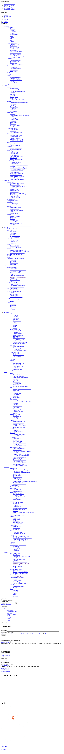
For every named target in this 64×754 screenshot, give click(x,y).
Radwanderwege (14, 71)
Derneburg (12, 29)
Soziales (6, 227)
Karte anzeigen (4, 659)
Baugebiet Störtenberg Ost (16, 210)
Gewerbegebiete (11, 199)
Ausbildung (13, 98)
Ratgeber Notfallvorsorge (16, 159)
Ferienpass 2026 (14, 240)
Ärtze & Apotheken (15, 145)
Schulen (9, 244)
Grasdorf (12, 30)
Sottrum (12, 41)
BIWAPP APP (13, 158)
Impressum (6, 19)
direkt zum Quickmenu (9, 4)
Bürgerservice (10, 112)
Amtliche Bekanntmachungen (17, 91)
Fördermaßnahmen (14, 190)
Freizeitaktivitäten (14, 290)
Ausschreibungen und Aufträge (17, 183)
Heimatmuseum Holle (15, 53)
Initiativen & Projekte (12, 160)
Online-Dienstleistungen (16, 132)
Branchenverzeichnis (15, 185)
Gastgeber (9, 58)
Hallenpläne (13, 118)
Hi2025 (12, 281)
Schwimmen (13, 307)
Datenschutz (7, 18)
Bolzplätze (12, 309)
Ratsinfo (9, 101)
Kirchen (9, 248)
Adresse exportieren (5, 671)
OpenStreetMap (14, 70)
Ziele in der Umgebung (15, 57)
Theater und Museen (15, 280)
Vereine (12, 292)
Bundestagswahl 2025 (15, 136)
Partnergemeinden (14, 172)
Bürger (5, 85)
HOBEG (12, 212)
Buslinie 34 (13, 217)
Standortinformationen (12, 200)
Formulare (12, 92)
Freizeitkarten (13, 67)
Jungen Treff (13, 243)
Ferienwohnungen (14, 61)
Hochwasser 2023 (14, 152)
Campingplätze (13, 63)
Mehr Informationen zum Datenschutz (10, 646)
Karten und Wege (11, 65)
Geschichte (9, 73)
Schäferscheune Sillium (16, 273)
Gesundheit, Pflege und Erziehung (15, 258)
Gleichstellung (13, 95)
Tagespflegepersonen (15, 236)
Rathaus (9, 87)
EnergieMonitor (14, 189)
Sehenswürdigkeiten (12, 43)
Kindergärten (13, 233)
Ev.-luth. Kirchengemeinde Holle (18, 250)
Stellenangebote (14, 97)
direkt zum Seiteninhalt (9, 9)
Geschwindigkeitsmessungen (17, 221)
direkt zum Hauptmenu (9, 6)
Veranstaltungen (14, 295)
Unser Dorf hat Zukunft (16, 175)
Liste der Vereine (14, 294)
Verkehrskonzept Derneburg (17, 176)
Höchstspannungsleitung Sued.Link (19, 165)
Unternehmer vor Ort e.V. (16, 197)
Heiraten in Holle (14, 119)
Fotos (8, 75)
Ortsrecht (12, 94)
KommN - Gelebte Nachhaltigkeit (18, 168)
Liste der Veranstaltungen (16, 297)
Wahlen (9, 134)
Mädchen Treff (13, 241)
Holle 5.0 (12, 166)
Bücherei (12, 274)
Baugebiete (9, 206)
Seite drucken (8, 647)
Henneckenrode (14, 34)
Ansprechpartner (14, 88)
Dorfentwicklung (14, 163)
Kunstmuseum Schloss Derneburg (18, 270)
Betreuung (9, 230)
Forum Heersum (14, 284)
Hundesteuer (13, 121)
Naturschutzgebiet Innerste (16, 170)
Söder (11, 40)
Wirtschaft (6, 180)
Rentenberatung (14, 122)
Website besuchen (5, 668)
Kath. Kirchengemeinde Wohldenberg (19, 251)
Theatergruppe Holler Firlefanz (17, 285)
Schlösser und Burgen (15, 77)
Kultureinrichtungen (12, 267)
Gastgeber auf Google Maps (17, 64)
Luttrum (12, 37)
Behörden (12, 114)
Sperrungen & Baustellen (16, 223)
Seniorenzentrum (14, 263)
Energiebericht (13, 187)
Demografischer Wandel (16, 162)
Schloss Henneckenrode (16, 51)
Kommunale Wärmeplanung (17, 193)
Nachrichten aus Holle (15, 90)
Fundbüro (12, 116)
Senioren (9, 257)
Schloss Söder (13, 50)
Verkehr (9, 214)
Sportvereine (13, 304)
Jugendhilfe (13, 260)
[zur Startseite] (4, 22)
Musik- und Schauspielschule (17, 287)
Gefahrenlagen (10, 151)
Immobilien (9, 202)
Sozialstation (13, 264)
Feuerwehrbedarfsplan (15, 149)
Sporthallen (13, 305)
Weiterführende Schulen (16, 247)
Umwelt (12, 126)
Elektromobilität (14, 220)
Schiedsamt (13, 124)
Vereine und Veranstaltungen (14, 291)
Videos (8, 84)
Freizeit (5, 265)
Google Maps (4, 746)
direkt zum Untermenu (9, 8)
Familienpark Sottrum (15, 54)
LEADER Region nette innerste (18, 169)
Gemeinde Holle (14, 203)
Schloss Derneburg (14, 47)
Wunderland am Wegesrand (17, 179)
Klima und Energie (14, 192)
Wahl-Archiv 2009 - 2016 (16, 141)
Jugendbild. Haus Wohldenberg (14, 254)
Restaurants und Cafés (15, 60)
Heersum (12, 33)
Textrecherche (13, 111)
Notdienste (12, 143)
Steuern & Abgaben (15, 125)
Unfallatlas (12, 224)
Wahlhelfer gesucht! (15, 138)
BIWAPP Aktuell (14, 153)
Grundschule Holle (14, 246)
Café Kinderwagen (14, 237)
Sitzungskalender (14, 107)
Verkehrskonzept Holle (15, 177)
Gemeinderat (13, 108)
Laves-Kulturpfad (14, 44)
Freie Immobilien (14, 204)
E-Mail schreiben (5, 665)
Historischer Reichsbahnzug (17, 55)
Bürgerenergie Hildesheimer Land (18, 186)
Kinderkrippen (13, 231)
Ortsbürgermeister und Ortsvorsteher (19, 102)
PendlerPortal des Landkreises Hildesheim (20, 226)
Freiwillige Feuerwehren (16, 148)
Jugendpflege (10, 238)
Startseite (3, 604)
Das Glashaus (13, 46)
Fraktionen (12, 109)
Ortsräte (12, 105)
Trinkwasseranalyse (15, 196)
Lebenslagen (13, 131)
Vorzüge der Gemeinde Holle (17, 99)
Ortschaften (10, 27)
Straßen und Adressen (15, 68)
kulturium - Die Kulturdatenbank (18, 277)
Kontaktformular (5, 669)
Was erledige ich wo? (12, 128)
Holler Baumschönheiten (16, 80)
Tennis (11, 308)
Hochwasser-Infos (14, 155)
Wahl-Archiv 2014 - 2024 (16, 139)
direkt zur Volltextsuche (9, 5)
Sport (8, 302)
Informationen (10, 182)
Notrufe (9, 142)
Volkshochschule (14, 278)
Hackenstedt (13, 31)
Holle (11, 36)
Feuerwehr (9, 146)
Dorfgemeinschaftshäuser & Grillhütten (19, 115)
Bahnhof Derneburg (15, 216)
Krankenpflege (13, 261)
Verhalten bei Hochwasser (16, 156)
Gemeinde (6, 26)
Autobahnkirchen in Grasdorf (17, 253)
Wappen (9, 74)
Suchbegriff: (4, 630)
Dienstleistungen (14, 129)
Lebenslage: (4, 632)
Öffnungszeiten (7, 16)
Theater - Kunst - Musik (13, 282)
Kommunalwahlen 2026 (16, 135)
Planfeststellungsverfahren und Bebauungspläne (22, 194)
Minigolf (12, 301)
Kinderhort (12, 234)
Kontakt (6, 15)
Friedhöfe (9, 255)
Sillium (12, 38)
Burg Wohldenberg (14, 48)
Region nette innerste (12, 288)
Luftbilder (12, 81)
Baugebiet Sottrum (14, 209)
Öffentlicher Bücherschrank (17, 275)
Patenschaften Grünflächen (16, 173)
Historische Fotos (14, 82)
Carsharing (12, 219)
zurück (2, 647)
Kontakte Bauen (14, 213)
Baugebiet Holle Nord (15, 207)
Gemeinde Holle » (5, 655)
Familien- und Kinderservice (14, 229)
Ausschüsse (13, 104)
